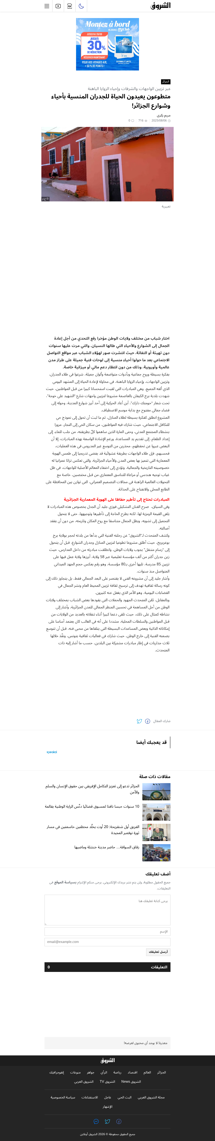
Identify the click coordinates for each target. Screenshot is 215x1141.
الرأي (104, 1072)
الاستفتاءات (89, 1097)
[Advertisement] (107, 242)
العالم (147, 1072)
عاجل (107, 1097)
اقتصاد (132, 1072)
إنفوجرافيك (56, 1072)
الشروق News (131, 1081)
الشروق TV (107, 1081)
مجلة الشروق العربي (151, 1097)
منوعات (75, 1072)
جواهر (90, 1072)
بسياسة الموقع (65, 882)
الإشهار (107, 1106)
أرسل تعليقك (158, 952)
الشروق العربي (83, 1081)
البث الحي (124, 1097)
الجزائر (165, 81)
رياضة (117, 1072)
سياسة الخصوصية (63, 1097)
